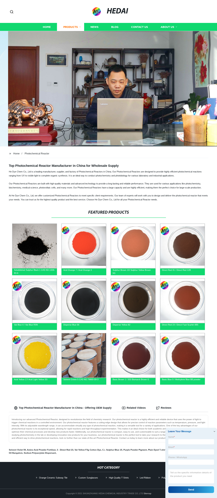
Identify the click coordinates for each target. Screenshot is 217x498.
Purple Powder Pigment (135, 450)
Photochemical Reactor (37, 153)
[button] (11, 12)
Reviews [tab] (166, 407)
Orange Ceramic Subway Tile (53, 477)
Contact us (139, 27)
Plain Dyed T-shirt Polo (159, 450)
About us (167, 27)
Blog (114, 27)
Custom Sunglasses (88, 477)
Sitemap (147, 493)
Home (47, 27)
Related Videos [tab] (136, 407)
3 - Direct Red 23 (65, 450)
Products (70, 27)
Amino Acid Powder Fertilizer (41, 450)
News (94, 27)
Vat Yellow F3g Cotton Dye (88, 450)
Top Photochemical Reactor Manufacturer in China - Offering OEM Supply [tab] (65, 407)
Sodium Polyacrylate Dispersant (40, 453)
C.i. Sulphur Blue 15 (112, 450)
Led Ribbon (145, 477)
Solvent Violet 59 (17, 450)
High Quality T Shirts (119, 477)
